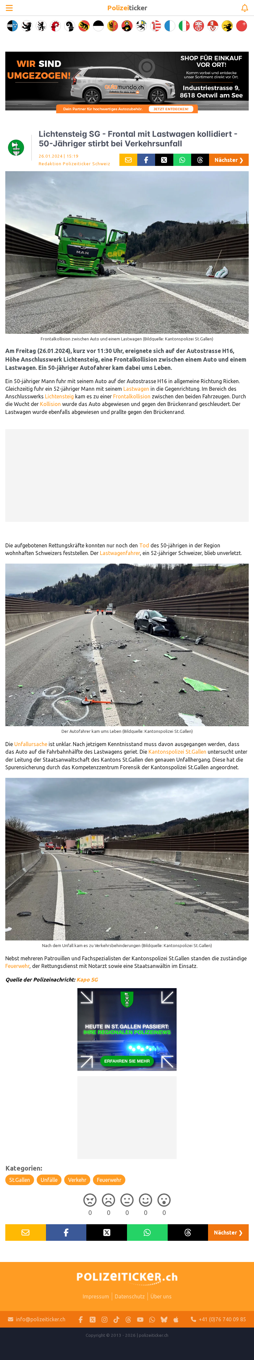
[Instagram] (104, 1319)
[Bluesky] (164, 1319)
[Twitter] (92, 1319)
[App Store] (176, 1319)
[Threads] (128, 1319)
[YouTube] (140, 1319)
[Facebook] (80, 1319)
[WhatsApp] (152, 1319)
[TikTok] (116, 1319)
